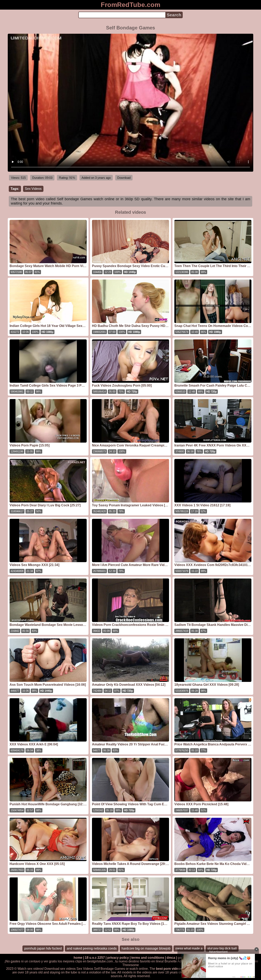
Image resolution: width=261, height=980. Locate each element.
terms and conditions (147, 957)
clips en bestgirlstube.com (94, 961)
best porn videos (169, 968)
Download (123, 177)
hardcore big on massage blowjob (146, 948)
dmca (171, 957)
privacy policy (118, 957)
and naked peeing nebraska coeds (92, 948)
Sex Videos (33, 188)
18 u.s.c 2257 (95, 957)
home (78, 957)
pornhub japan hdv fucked (43, 948)
